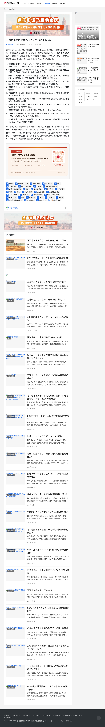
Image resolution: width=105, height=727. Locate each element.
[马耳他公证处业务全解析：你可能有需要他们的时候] (15, 380)
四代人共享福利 (26, 186)
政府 (10, 192)
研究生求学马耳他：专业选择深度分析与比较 (47, 258)
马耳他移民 (46, 3)
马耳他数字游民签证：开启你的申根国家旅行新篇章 (47, 531)
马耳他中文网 (20, 721)
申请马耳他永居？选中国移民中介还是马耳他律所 (47, 551)
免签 (58, 183)
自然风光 (32, 197)
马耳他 (61, 197)
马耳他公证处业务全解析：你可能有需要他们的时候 (47, 377)
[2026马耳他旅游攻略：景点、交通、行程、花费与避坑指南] (82, 49)
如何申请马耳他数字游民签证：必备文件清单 (47, 628)
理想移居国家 (38, 194)
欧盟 (80, 96)
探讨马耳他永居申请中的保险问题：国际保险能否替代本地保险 (47, 356)
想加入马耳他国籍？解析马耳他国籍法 (44, 436)
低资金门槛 (48, 183)
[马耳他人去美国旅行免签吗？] (15, 595)
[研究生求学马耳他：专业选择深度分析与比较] (15, 263)
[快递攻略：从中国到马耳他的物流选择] (15, 342)
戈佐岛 (88, 96)
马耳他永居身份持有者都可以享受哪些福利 (46, 282)
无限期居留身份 (54, 192)
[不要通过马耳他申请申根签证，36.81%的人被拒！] (15, 575)
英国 (88, 99)
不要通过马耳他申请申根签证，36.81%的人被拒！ (48, 571)
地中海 (38, 186)
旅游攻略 (31, 3)
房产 (9, 512)
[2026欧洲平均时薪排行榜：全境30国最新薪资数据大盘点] (82, 60)
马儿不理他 (9, 44)
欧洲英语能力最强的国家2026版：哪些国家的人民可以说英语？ (87, 38)
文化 (18, 192)
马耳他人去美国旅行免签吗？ (40, 590)
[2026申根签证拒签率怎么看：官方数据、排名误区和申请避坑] (82, 80)
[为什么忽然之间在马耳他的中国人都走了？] (15, 304)
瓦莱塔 (96, 93)
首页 (24, 3)
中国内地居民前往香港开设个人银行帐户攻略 (47, 512)
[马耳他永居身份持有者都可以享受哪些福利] (15, 286)
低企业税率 (36, 183)
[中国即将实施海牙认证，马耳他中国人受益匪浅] (15, 322)
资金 (41, 197)
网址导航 (62, 3)
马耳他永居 (46, 715)
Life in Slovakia (55, 721)
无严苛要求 (28, 192)
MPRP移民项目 (23, 183)
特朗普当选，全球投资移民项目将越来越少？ (47, 494)
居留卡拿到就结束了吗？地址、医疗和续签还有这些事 (47, 475)
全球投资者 (12, 186)
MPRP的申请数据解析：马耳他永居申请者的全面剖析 (47, 688)
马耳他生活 (16, 715)
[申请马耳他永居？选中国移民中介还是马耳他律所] (15, 554)
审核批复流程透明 (15, 189)
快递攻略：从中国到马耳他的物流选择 (44, 337)
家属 (27, 189)
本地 (9, 437)
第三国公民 (12, 197)
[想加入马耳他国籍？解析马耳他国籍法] (15, 441)
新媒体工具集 (69, 721)
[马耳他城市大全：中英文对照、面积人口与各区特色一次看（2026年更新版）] (15, 400)
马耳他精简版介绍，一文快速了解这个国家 (46, 240)
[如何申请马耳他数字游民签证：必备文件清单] (15, 633)
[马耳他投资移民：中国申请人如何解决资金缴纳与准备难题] (15, 671)
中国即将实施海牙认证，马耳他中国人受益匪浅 (47, 318)
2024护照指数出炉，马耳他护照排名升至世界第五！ (48, 417)
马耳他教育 (56, 715)
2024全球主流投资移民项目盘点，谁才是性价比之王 (48, 609)
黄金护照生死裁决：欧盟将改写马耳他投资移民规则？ (47, 455)
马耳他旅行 (26, 715)
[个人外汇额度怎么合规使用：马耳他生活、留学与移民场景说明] (82, 70)
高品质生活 (42, 200)
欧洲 (80, 99)
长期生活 (51, 197)
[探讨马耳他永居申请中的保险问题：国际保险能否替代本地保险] (15, 359)
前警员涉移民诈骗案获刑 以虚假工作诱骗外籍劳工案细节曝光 (48, 647)
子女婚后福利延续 (51, 186)
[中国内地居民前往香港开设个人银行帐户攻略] (15, 516)
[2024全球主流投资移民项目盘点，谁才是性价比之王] (15, 612)
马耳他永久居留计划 (15, 200)
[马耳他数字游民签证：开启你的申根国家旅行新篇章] (15, 534)
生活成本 (96, 99)
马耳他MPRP (8, 717)
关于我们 (7, 715)
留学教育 (55, 3)
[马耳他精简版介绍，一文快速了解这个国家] (15, 245)
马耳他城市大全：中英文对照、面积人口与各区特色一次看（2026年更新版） (47, 397)
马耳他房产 (66, 715)
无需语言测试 (13, 194)
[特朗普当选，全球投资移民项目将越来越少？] (15, 499)
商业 (9, 338)
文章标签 (41, 721)
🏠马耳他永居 (55, 200)
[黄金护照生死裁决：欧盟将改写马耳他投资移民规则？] (15, 458)
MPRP (11, 183)
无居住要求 (40, 192)
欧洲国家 (26, 194)
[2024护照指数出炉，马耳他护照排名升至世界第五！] (15, 420)
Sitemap (48, 721)
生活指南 (38, 3)
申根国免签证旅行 (53, 194)
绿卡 (22, 197)
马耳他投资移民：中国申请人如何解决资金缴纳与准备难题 (47, 667)
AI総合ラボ (62, 721)
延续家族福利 (38, 189)
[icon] (99, 718)
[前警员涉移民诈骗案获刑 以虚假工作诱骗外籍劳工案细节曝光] (15, 650)
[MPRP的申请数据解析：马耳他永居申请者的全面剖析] (15, 691)
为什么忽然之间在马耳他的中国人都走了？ (46, 299)
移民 (80, 102)
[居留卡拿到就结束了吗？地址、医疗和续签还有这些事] (15, 478)
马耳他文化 (76, 715)
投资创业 (50, 189)
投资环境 (61, 189)
